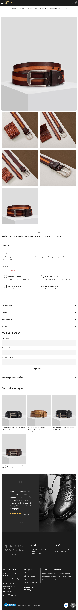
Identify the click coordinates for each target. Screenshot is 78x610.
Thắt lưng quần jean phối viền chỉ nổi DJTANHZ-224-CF (13, 467)
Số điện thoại (6, 348)
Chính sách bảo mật (64, 573)
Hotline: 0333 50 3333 (29, 588)
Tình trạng (5, 270)
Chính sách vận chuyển (48, 573)
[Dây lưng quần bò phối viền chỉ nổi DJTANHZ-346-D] (64, 410)
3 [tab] (22, 522)
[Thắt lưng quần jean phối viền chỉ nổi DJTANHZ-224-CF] (14, 449)
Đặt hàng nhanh (39, 369)
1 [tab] (18, 522)
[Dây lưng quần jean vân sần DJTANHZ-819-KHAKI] (39, 410)
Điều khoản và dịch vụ (30, 576)
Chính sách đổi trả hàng (49, 576)
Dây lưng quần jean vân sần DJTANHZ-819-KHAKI (36, 428)
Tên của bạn (5, 339)
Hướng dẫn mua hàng (29, 579)
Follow (5, 595)
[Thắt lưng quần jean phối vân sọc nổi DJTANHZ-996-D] (14, 410)
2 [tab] (20, 522)
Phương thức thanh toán (30, 582)
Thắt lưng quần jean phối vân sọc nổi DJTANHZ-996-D (13, 428)
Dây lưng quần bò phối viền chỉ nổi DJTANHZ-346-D (63, 428)
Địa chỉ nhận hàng (7, 357)
